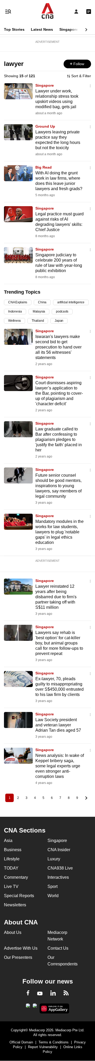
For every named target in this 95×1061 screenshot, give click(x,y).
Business (12, 849)
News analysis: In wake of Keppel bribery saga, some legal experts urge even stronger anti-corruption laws (59, 766)
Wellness (14, 321)
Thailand (38, 321)
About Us (12, 932)
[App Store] (35, 1007)
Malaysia (39, 311)
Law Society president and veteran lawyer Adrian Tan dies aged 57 (58, 724)
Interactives (58, 877)
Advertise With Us (20, 948)
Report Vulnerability (43, 1047)
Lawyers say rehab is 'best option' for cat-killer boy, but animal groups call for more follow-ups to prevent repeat (59, 643)
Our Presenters (18, 957)
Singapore (68, 29)
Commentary (16, 877)
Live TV (11, 886)
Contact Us (58, 948)
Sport (53, 886)
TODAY (11, 868)
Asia (8, 840)
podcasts (62, 311)
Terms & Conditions (54, 1042)
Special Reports (19, 895)
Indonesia (15, 311)
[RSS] (66, 993)
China (42, 302)
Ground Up (45, 126)
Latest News (42, 29)
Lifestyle (12, 859)
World (53, 895)
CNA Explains (17, 302)
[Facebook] (28, 993)
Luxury (54, 859)
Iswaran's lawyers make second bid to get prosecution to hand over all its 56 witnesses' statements (58, 347)
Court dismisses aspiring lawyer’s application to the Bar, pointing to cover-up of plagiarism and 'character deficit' (59, 393)
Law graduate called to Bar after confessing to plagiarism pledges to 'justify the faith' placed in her (58, 439)
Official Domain (21, 1042)
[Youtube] (39, 993)
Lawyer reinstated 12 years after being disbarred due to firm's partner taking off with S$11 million (56, 597)
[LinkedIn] (53, 994)
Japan (59, 321)
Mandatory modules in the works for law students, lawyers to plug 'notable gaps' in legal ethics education (59, 532)
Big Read (43, 167)
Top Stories (14, 29)
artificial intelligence (70, 302)
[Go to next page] (85, 798)
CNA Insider (59, 849)
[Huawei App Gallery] (54, 1008)
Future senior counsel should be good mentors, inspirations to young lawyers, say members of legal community (58, 485)
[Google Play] (28, 1007)
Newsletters (15, 905)
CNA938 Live (60, 868)
